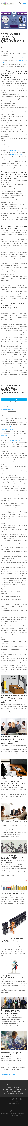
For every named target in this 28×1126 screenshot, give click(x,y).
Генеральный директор (7, 409)
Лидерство (5, 1082)
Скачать (14, 399)
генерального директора (8, 426)
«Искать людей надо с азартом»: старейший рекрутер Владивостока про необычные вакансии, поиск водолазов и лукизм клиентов (14, 858)
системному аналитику (14, 440)
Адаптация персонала (13, 1087)
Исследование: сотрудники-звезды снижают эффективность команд (12, 940)
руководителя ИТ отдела (7, 429)
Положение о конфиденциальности (10, 1110)
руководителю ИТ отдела (7, 435)
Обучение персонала (20, 1089)
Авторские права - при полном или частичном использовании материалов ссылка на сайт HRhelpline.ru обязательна (14, 1113)
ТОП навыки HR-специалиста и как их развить (14, 822)
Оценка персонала (6, 1089)
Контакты (13, 1095)
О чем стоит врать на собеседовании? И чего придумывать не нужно (11, 1011)
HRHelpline (19, 1102)
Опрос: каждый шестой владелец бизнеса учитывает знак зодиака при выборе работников (13, 1053)
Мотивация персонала (13, 1091)
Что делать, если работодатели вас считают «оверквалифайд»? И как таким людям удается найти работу (14, 698)
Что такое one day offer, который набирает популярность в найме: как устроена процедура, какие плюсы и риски (12, 739)
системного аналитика (12, 158)
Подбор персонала (13, 1085)
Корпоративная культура (13, 1084)
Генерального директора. (13, 150)
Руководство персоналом (17, 1082)
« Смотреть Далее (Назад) (8, 1074)
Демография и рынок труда (12, 893)
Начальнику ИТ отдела (16, 154)
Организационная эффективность (13, 1093)
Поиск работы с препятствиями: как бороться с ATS (14, 977)
